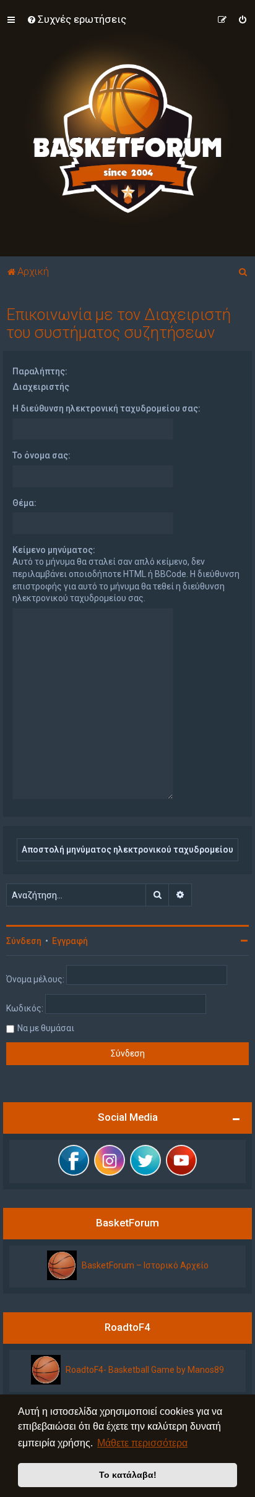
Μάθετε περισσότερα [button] (142, 1443)
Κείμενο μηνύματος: (53, 550)
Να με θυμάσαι (45, 1028)
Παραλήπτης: (39, 371)
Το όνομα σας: (41, 455)
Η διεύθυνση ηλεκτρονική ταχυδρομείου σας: (106, 408)
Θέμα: (24, 503)
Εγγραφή (70, 941)
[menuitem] (76, 19)
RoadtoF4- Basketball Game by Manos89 (145, 1370)
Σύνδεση (23, 941)
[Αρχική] (127, 128)
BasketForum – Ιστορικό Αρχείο (145, 1265)
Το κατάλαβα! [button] (128, 1475)
